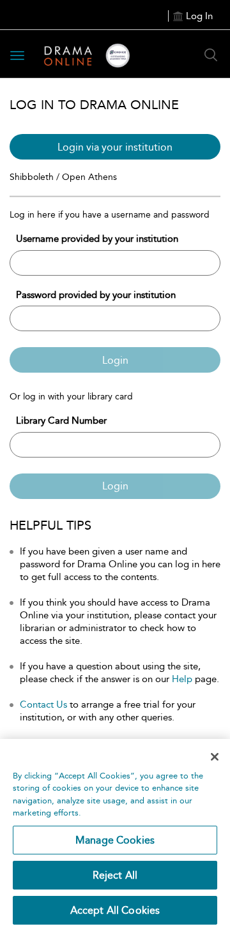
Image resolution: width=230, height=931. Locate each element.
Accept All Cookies (115, 910)
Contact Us (43, 704)
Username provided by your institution (97, 238)
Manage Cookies (115, 840)
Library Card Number (61, 420)
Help (182, 679)
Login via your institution (114, 147)
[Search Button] (210, 54)
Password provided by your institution (96, 295)
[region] (115, 835)
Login (115, 360)
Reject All (115, 875)
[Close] (215, 757)
